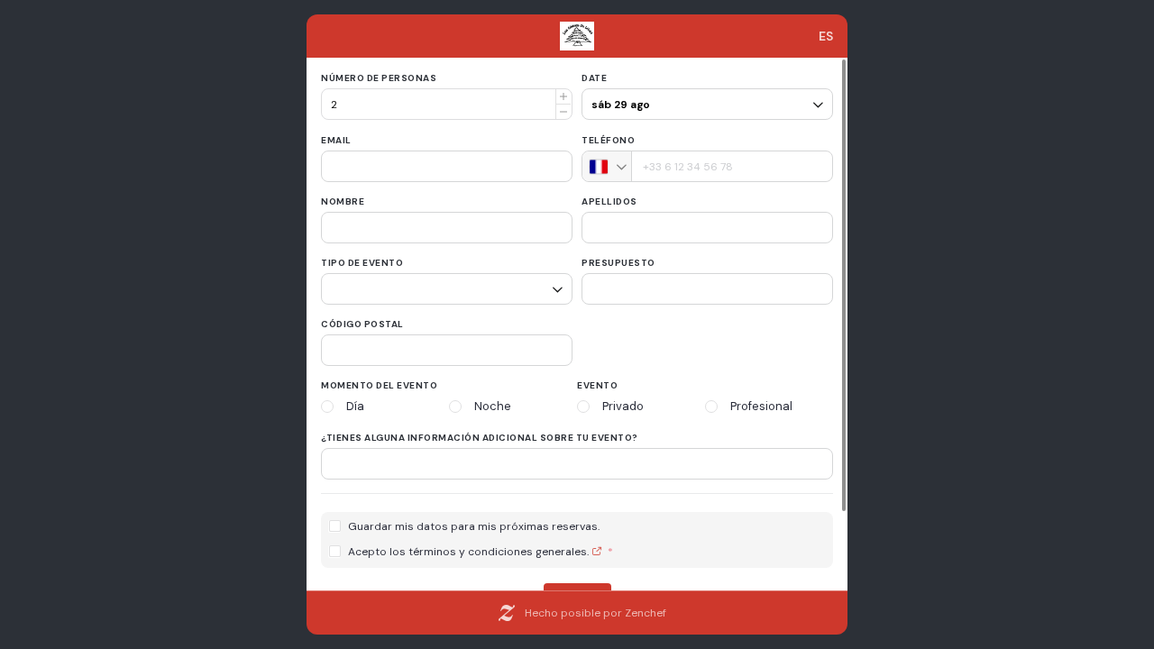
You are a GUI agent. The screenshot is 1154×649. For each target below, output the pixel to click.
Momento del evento (379, 385)
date (594, 78)
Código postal (362, 324)
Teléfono (608, 140)
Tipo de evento (362, 263)
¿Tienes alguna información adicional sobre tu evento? (479, 437)
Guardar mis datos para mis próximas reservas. (474, 527)
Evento (597, 385)
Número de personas (378, 78)
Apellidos (609, 201)
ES (826, 36)
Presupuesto (618, 263)
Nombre (342, 201)
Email (336, 140)
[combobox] (607, 166)
